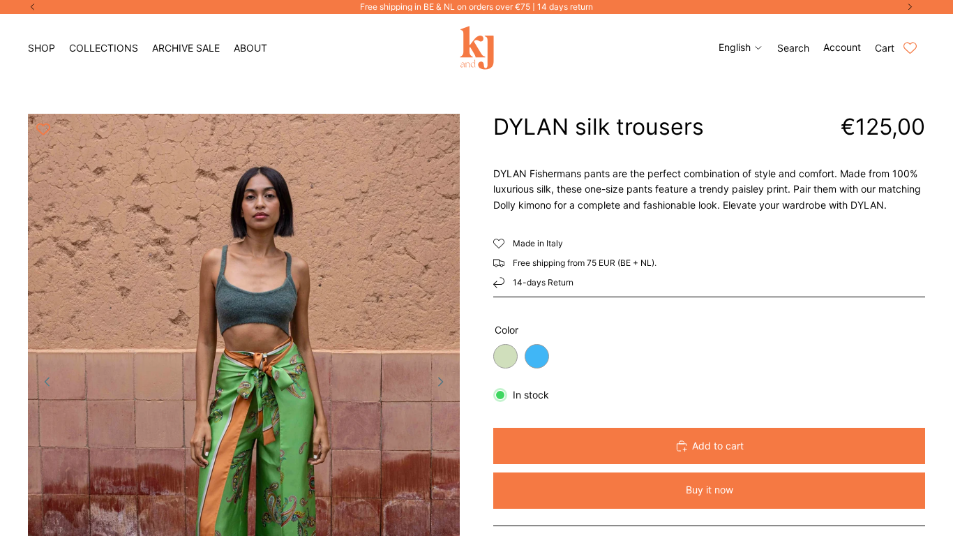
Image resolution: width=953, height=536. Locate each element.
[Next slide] (444, 383)
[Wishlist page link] (910, 47)
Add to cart (718, 446)
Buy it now (709, 490)
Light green (505, 356)
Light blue (537, 356)
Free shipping (539, 263)
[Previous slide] (43, 383)
